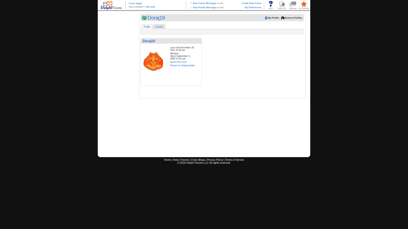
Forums (184, 159)
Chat (194, 159)
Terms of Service (234, 159)
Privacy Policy (215, 159)
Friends (159, 26)
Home (167, 159)
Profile (147, 26)
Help (175, 159)
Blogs (201, 159)
